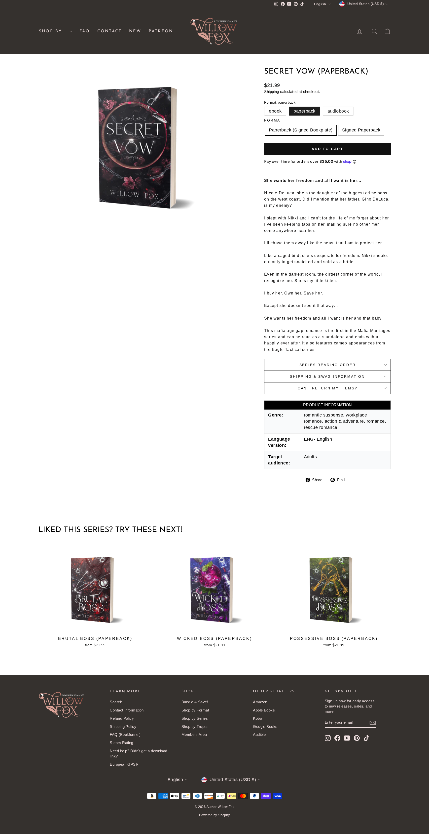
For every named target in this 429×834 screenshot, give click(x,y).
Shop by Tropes (195, 726)
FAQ (84, 31)
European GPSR (124, 764)
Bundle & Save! (194, 702)
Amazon (260, 702)
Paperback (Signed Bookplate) (301, 129)
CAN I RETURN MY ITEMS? (328, 388)
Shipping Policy (123, 726)
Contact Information (127, 710)
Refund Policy (122, 718)
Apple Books (264, 710)
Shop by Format (195, 710)
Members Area (194, 734)
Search (116, 702)
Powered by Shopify (214, 815)
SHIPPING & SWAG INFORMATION (327, 376)
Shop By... (53, 31)
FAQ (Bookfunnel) (125, 734)
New (135, 31)
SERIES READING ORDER (327, 365)
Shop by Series (194, 718)
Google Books (265, 726)
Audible (259, 734)
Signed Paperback (361, 129)
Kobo (257, 718)
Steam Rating (121, 743)
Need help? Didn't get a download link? (138, 753)
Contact (109, 31)
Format (273, 120)
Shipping (271, 91)
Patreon (161, 31)
